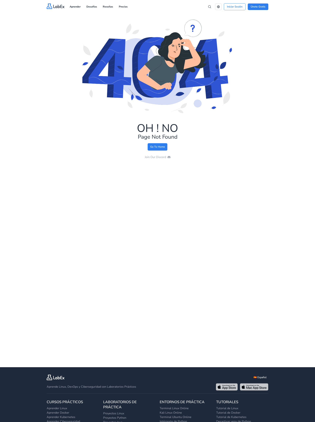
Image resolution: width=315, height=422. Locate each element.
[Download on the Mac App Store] (254, 387)
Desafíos (91, 6)
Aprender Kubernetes (61, 417)
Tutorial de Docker (228, 413)
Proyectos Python (114, 418)
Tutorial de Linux (227, 408)
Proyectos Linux (113, 413)
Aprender (75, 6)
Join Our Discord (155, 157)
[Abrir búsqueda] (209, 6)
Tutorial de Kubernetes (231, 417)
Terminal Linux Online (174, 408)
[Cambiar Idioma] (218, 6)
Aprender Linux (57, 408)
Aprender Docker (58, 413)
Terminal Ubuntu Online (175, 417)
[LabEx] (56, 377)
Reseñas (108, 6)
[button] (218, 6)
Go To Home (157, 147)
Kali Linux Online (171, 413)
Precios (123, 6)
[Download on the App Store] (227, 387)
